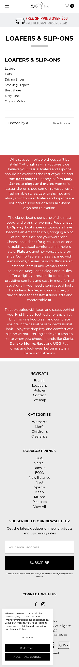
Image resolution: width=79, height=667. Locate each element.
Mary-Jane (12, 96)
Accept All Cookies (27, 656)
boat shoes (25, 179)
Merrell (40, 463)
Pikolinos (39, 502)
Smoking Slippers (17, 85)
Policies (40, 390)
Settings (27, 637)
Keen (39, 492)
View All (39, 507)
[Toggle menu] (5, 5)
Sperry (17, 227)
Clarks (68, 339)
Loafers (10, 68)
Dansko (16, 344)
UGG (57, 344)
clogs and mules (39, 184)
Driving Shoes (15, 79)
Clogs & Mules (15, 101)
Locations (39, 385)
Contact (39, 395)
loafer (33, 290)
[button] (39, 123)
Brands (39, 381)
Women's (39, 422)
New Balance (39, 478)
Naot (41, 344)
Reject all (27, 647)
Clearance (39, 436)
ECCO (39, 473)
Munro (29, 344)
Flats (8, 74)
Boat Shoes (13, 90)
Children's (40, 431)
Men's (39, 427)
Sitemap (39, 400)
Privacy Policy (18, 628)
